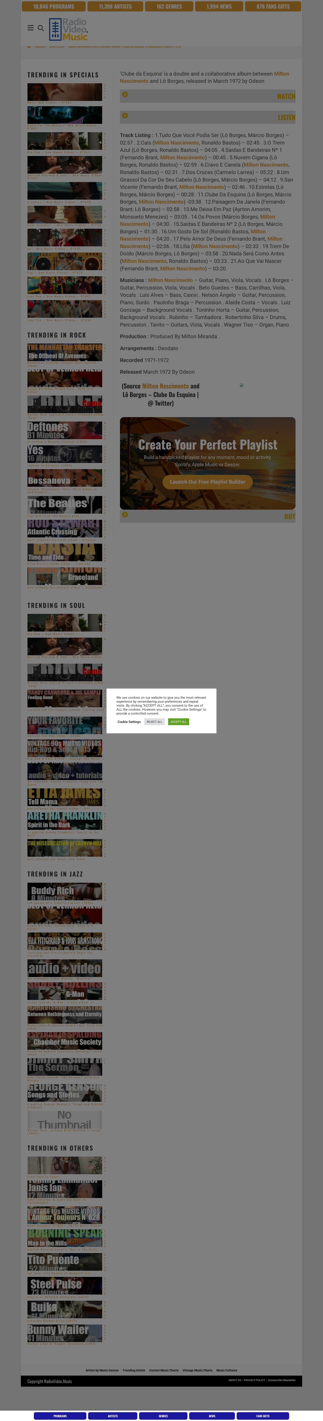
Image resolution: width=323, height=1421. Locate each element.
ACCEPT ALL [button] (179, 721)
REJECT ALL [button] (154, 721)
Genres (163, 1416)
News (212, 1416)
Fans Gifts (263, 1416)
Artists (113, 1416)
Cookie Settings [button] (129, 722)
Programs (60, 1416)
